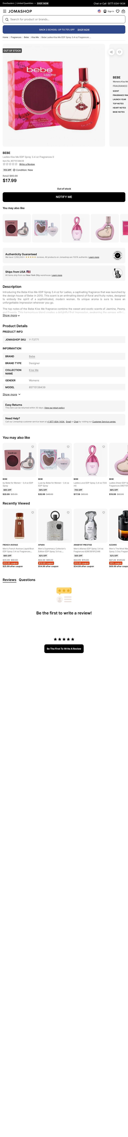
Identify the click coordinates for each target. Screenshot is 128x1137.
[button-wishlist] (118, 11)
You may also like (13, 208)
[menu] (5, 11)
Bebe (26, 37)
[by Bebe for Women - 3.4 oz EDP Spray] (32, 446)
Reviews (9, 580)
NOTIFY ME (64, 197)
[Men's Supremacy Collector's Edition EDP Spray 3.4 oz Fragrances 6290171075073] (68, 512)
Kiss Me (35, 37)
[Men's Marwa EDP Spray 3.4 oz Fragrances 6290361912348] (103, 512)
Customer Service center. (104, 421)
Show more (10, 315)
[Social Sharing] (111, 52)
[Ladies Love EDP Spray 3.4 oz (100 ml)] (103, 446)
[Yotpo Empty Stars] (10, 164)
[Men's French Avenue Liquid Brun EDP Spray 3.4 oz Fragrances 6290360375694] (32, 512)
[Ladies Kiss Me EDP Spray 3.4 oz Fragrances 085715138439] (119, 52)
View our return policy (54, 407)
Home (5, 37)
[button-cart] (123, 11)
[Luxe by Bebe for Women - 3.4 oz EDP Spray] (68, 446)
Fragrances (16, 37)
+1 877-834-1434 (56, 421)
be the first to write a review (64, 648)
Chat (76, 421)
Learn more (94, 257)
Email (68, 421)
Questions (27, 580)
